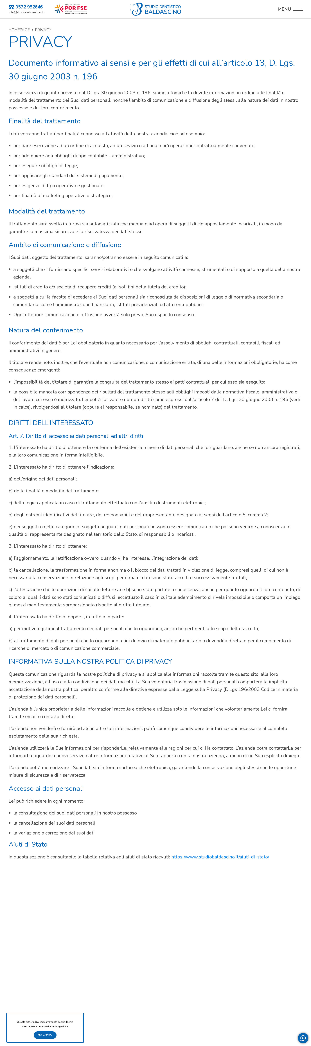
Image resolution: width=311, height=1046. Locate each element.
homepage (19, 30)
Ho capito (45, 1034)
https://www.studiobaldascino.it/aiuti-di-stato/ (220, 857)
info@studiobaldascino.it (26, 12)
